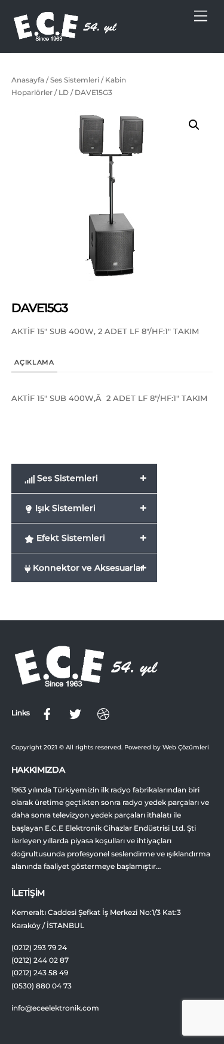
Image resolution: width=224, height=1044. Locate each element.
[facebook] (47, 713)
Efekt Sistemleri (90, 538)
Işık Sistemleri (90, 508)
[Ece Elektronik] (65, 37)
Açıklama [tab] (34, 362)
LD (64, 92)
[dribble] (103, 713)
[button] (194, 125)
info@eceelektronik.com (55, 1008)
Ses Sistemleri (74, 79)
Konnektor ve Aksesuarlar (88, 568)
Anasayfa (27, 79)
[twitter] (75, 713)
